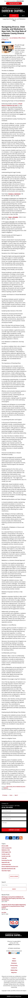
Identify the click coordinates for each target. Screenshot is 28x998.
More (23, 15)
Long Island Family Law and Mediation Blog (14, 9)
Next (16, 795)
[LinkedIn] (14, 837)
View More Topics (6, 870)
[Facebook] (7, 837)
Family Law (6, 854)
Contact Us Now (14, 830)
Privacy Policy (14, 965)
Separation (5, 862)
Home (4, 15)
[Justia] (17, 837)
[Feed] (20, 837)
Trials (4, 858)
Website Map (14, 970)
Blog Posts (14, 972)
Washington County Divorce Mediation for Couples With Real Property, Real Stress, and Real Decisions (13, 898)
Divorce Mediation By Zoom (19, 786)
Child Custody (9, 786)
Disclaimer (14, 963)
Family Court (6, 856)
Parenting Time (7, 860)
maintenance (6, 864)
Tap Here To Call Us (14, 3)
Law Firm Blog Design (14, 996)
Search (14, 889)
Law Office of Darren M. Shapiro (18, 990)
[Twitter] (10, 837)
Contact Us (14, 968)
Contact (14, 15)
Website (14, 961)
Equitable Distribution (8, 868)
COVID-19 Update (14, 876)
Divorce (5, 846)
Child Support (6, 852)
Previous (4, 795)
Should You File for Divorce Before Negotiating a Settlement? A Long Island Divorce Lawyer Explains (14, 906)
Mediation (6, 788)
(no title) (4, 912)
